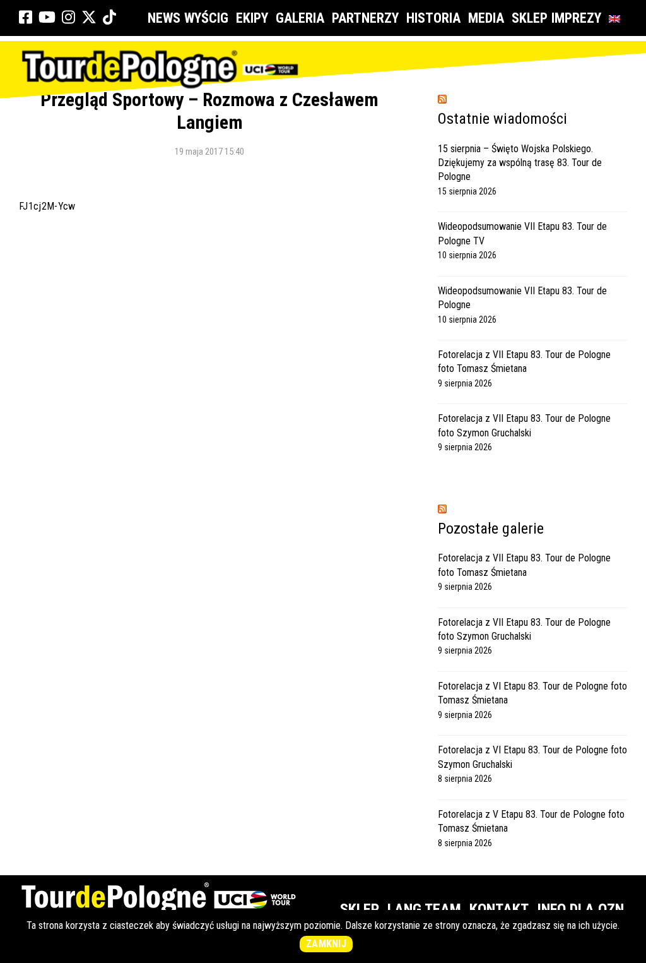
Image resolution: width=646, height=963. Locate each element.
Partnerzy (365, 18)
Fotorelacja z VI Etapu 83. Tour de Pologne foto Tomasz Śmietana (532, 693)
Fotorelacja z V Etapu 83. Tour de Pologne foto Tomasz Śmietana (531, 821)
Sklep (530, 18)
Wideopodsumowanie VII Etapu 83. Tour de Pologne (522, 298)
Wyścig (206, 18)
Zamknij (326, 944)
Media (486, 18)
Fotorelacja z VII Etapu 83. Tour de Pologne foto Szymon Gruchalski (524, 425)
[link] (25, 18)
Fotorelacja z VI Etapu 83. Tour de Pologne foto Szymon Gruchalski (532, 757)
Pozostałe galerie (491, 528)
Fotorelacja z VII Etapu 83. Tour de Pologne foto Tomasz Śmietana (524, 361)
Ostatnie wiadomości (502, 119)
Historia (433, 18)
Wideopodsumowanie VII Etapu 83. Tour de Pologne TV (522, 233)
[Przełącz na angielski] (617, 18)
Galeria (300, 18)
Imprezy (576, 18)
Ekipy (252, 18)
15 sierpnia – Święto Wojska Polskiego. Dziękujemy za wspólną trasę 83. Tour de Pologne (520, 163)
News (164, 18)
